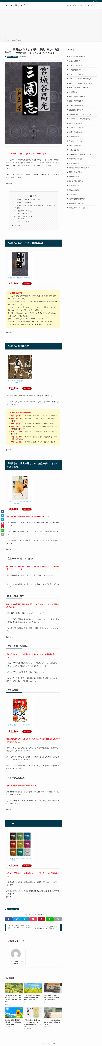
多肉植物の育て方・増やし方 (80, 114)
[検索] (96, 1)
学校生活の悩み (75, 123)
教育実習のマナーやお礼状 (79, 168)
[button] (9, 919)
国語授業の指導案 (76, 110)
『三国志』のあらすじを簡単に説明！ (28, 199)
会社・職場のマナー (77, 96)
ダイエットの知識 (76, 74)
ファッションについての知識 (80, 79)
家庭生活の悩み (75, 132)
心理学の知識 (75, 145)
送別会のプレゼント (77, 208)
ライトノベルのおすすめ (78, 87)
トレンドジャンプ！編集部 (16, 962)
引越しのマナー (75, 141)
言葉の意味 (74, 194)
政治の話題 (74, 163)
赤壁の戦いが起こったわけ (26, 211)
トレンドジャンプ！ (16, 5)
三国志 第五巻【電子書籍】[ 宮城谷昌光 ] (19, 278)
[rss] (93, 1)
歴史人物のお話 (75, 172)
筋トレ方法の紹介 (76, 181)
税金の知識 (74, 176)
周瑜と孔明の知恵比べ (25, 216)
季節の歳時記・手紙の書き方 (80, 119)
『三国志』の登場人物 (23, 202)
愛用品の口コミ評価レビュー (80, 154)
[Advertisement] (51, 24)
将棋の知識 (74, 136)
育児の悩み (74, 185)
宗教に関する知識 (76, 127)
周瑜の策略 (21, 219)
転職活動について (76, 203)
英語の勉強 (74, 190)
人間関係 (73, 92)
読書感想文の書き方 (12, 56)
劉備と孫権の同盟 (23, 213)
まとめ (17, 225)
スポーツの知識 (75, 65)
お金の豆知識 (74, 61)
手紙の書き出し (75, 159)
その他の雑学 (75, 70)
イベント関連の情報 (77, 56)
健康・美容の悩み (76, 101)
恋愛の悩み (74, 150)
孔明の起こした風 (23, 221)
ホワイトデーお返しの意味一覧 (81, 83)
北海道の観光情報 (76, 105)
